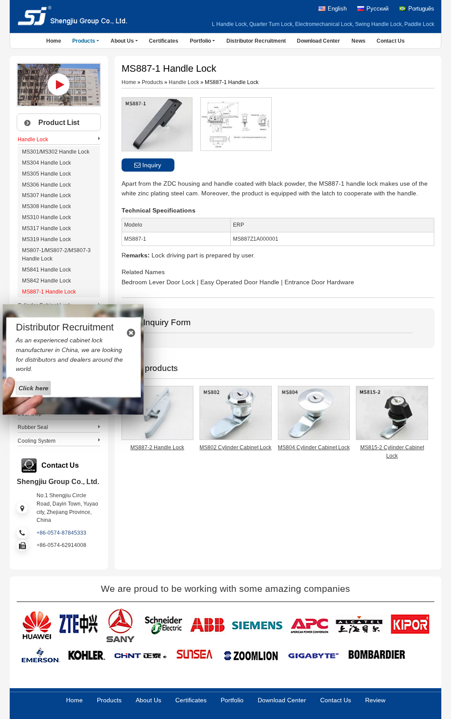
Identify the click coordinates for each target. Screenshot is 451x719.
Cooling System (36, 441)
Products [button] (83, 41)
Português (421, 8)
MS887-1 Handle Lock (49, 292)
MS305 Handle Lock (46, 174)
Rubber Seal (33, 427)
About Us (148, 700)
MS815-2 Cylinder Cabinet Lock (392, 451)
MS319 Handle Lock (46, 239)
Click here (33, 388)
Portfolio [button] (200, 41)
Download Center (318, 41)
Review (375, 700)
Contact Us (391, 41)
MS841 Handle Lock (46, 270)
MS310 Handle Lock (46, 217)
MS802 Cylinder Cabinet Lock (235, 447)
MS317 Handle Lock (46, 228)
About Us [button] (122, 41)
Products (152, 82)
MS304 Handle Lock (46, 163)
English (337, 8)
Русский (377, 8)
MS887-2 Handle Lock (157, 447)
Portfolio (232, 700)
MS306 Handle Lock (46, 185)
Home (53, 41)
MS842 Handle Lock (46, 281)
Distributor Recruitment (256, 41)
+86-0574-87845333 (61, 533)
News (358, 41)
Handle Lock (184, 82)
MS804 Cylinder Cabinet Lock (314, 447)
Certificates (163, 41)
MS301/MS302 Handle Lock (55, 152)
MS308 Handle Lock (46, 206)
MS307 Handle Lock (46, 195)
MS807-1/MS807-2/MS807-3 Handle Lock (56, 254)
